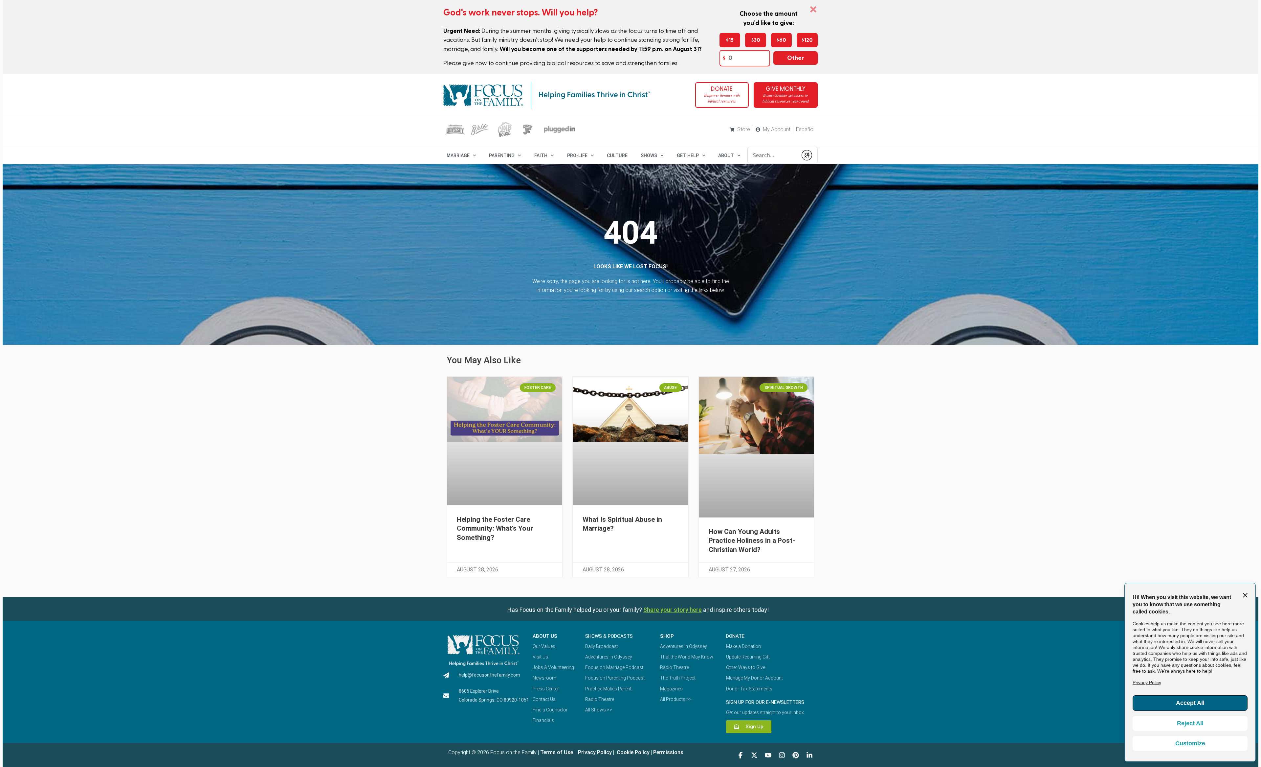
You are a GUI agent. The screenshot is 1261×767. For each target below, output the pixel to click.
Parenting (502, 155)
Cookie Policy (632, 752)
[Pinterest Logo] (795, 755)
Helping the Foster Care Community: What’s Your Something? (495, 528)
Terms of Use (556, 752)
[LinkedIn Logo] (809, 755)
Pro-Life (577, 155)
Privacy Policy (594, 752)
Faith (540, 155)
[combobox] (773, 155)
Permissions (668, 752)
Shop (667, 636)
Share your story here (672, 609)
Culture (617, 155)
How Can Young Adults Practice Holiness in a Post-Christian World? (752, 541)
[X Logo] (754, 755)
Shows (649, 155)
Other (795, 58)
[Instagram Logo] (782, 755)
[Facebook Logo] (740, 755)
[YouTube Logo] (768, 755)
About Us (545, 636)
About (726, 155)
